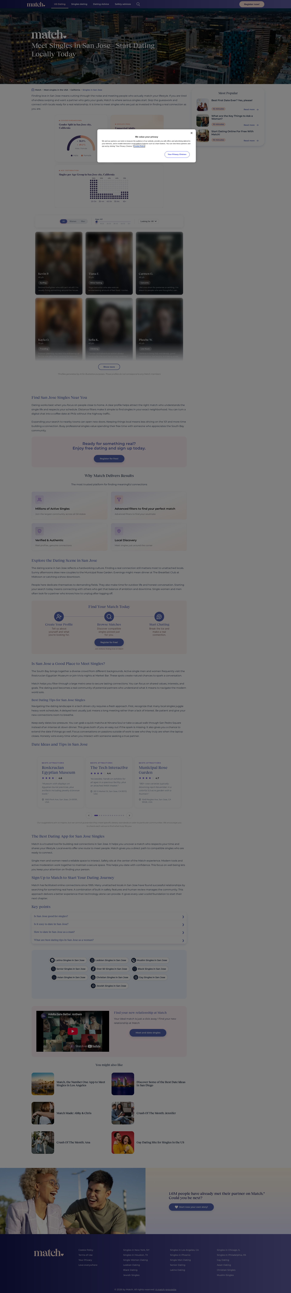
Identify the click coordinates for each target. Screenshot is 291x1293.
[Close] (191, 133)
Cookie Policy (139, 146)
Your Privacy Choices (177, 154)
